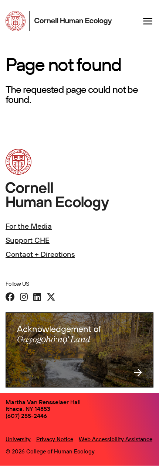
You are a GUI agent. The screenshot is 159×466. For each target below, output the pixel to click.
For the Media (29, 226)
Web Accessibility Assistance (115, 439)
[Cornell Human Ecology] (18, 21)
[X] (51, 296)
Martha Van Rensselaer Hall (43, 402)
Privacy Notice (54, 439)
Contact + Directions (40, 254)
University (18, 439)
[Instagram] (24, 296)
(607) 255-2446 (26, 415)
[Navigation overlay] (147, 21)
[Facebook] (10, 296)
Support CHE (28, 240)
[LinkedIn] (37, 296)
